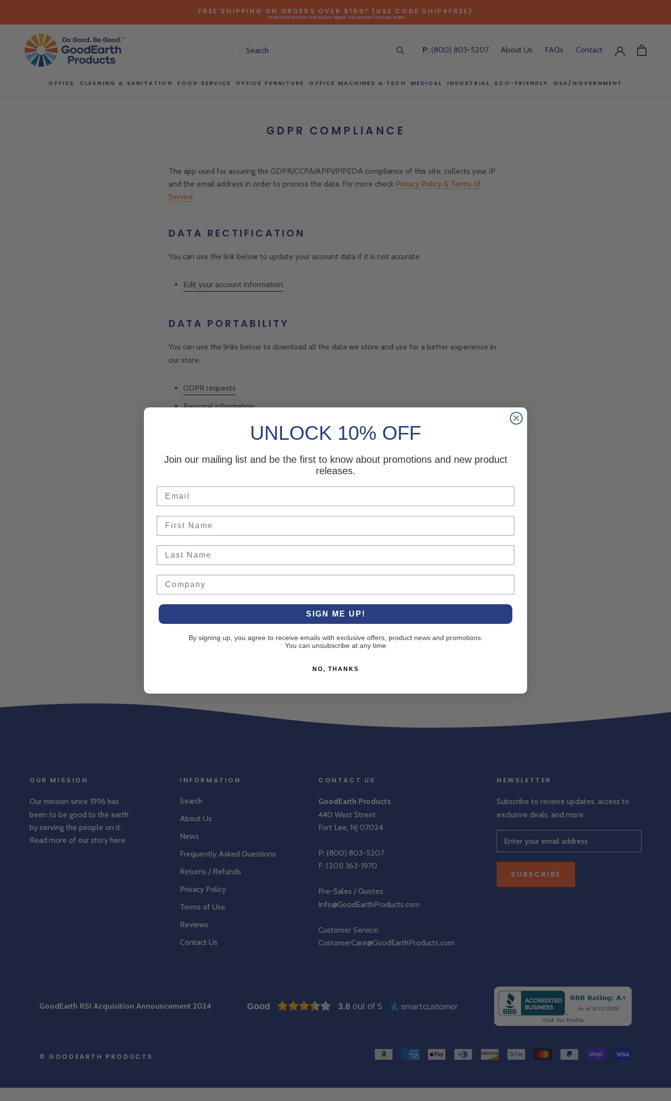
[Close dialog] (516, 418)
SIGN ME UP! (335, 614)
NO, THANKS (335, 669)
